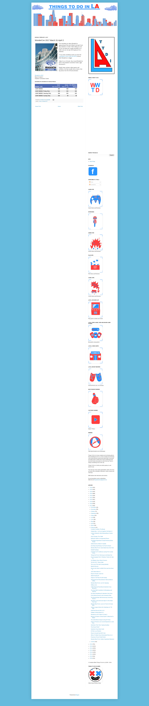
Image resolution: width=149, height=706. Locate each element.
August (93, 515)
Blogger (77, 695)
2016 (91, 644)
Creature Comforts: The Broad (98, 529)
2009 (91, 658)
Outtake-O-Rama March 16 (97, 612)
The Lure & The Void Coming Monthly (99, 564)
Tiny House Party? (95, 627)
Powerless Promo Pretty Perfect (98, 637)
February (93, 527)
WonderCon (44, 101)
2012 (91, 652)
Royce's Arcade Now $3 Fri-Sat (98, 633)
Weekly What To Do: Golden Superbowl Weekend (102, 639)
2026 (91, 487)
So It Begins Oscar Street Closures (99, 560)
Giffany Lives (94, 585)
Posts (91, 182)
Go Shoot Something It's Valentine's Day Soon (101, 593)
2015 (91, 646)
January (93, 641)
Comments (93, 184)
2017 (91, 505)
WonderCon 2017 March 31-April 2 (99, 614)
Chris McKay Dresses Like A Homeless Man (101, 595)
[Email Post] (53, 99)
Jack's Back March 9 (95, 571)
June (92, 519)
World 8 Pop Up (94, 566)
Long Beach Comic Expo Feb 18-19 (68, 56)
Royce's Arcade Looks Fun (97, 573)
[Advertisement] (66, 30)
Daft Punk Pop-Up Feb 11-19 (97, 610)
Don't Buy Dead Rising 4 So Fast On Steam (101, 545)
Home (59, 106)
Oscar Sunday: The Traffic (97, 536)
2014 (91, 648)
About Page (92, 161)
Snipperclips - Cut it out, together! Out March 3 (101, 531)
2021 (91, 497)
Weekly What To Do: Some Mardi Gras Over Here (102, 547)
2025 (91, 489)
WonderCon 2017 (39, 75)
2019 (91, 501)
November (93, 509)
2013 (91, 650)
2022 (91, 495)
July (92, 517)
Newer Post (38, 106)
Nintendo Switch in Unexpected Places (100, 538)
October (93, 511)
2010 (91, 656)
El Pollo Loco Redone (96, 631)
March (92, 525)
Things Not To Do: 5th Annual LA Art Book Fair (101, 555)
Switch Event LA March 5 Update (98, 543)
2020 (91, 499)
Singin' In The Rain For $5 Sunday (99, 577)
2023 (91, 493)
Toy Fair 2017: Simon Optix (97, 562)
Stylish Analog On (95, 575)
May (92, 521)
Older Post (80, 106)
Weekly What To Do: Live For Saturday (100, 583)
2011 (91, 654)
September (93, 513)
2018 (91, 503)
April (92, 523)
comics (40, 101)
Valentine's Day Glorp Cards (97, 629)
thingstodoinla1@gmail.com (100, 479)
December (93, 507)
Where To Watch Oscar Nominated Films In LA (101, 635)
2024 (91, 491)
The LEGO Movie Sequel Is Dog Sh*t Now (100, 619)
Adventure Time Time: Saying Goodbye (100, 625)
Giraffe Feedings (95, 549)
